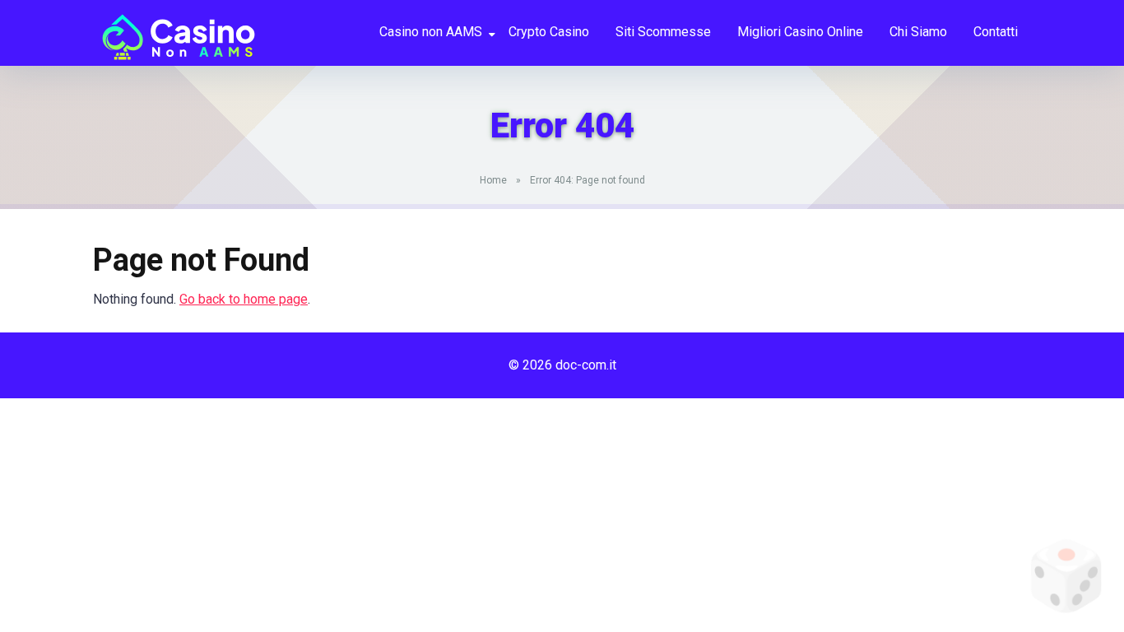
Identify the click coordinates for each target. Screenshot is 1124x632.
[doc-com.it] (174, 31)
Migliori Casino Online (800, 32)
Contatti (995, 32)
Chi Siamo (918, 32)
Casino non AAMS (430, 32)
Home (493, 180)
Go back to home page (243, 299)
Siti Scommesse (663, 32)
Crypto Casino (549, 32)
